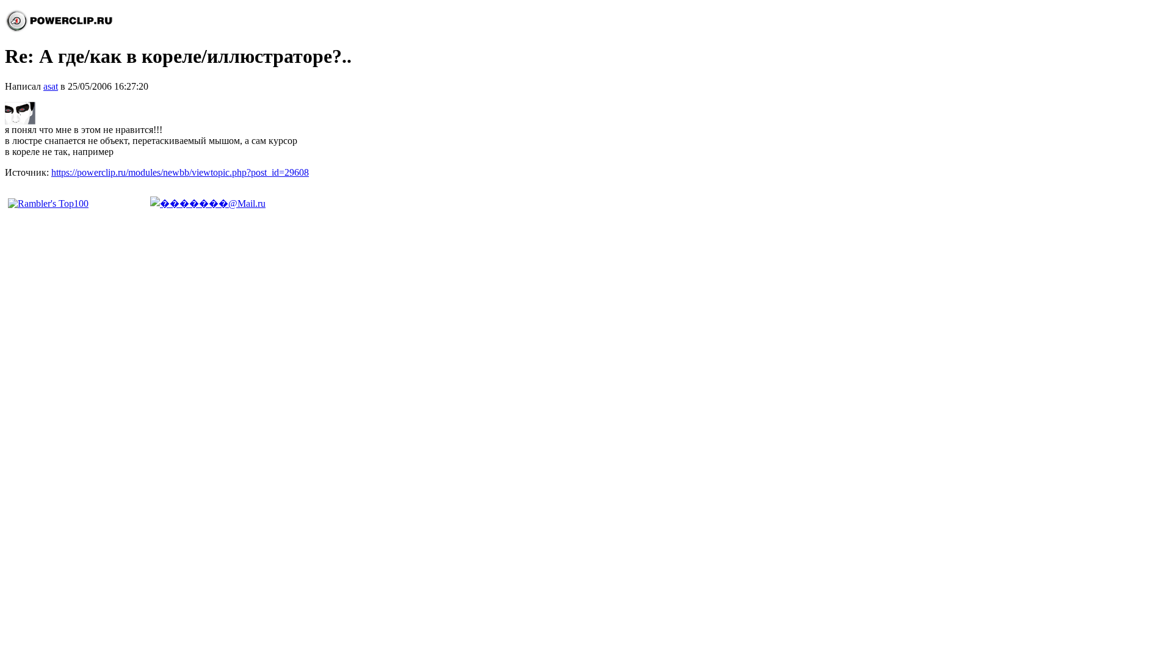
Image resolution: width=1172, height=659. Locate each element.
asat (50, 86)
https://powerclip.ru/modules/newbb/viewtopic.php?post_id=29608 (180, 172)
